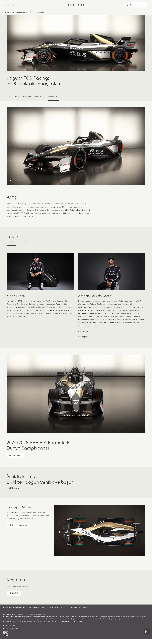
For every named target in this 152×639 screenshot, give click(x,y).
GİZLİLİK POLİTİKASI (54, 607)
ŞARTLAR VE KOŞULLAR (36, 607)
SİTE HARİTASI (84, 607)
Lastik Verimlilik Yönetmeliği (10, 628)
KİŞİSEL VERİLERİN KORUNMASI (14, 607)
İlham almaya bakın (137, 5)
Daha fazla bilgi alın (19, 525)
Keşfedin (15, 593)
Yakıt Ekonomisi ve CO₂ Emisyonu (11, 626)
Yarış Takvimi (17, 455)
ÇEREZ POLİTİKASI (71, 607)
